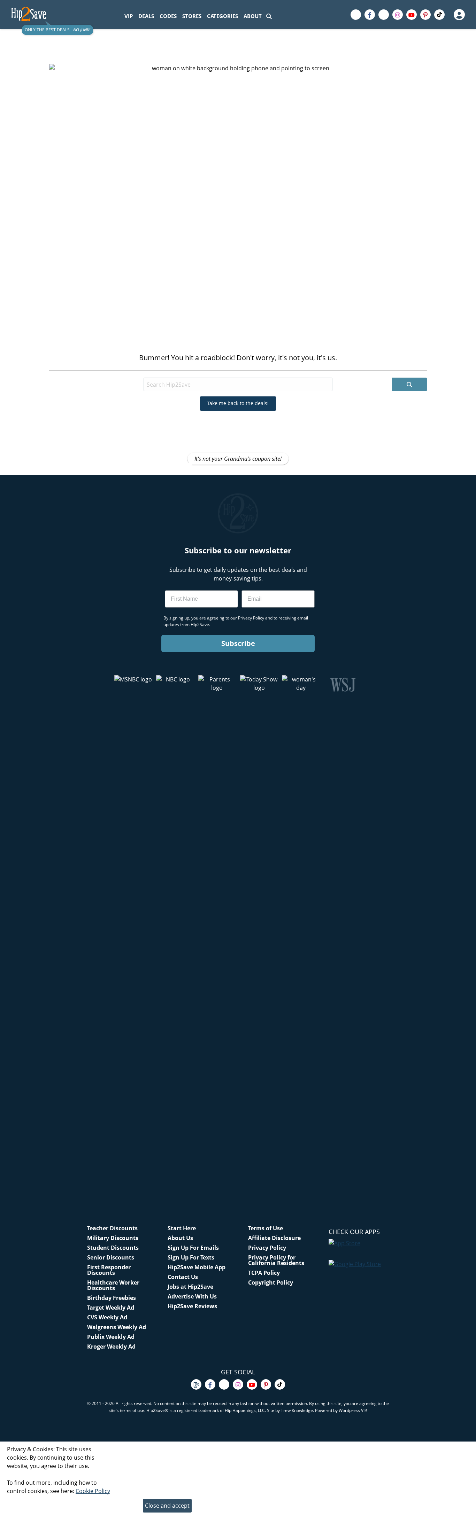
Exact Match (213, 371)
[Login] (459, 14)
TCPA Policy (264, 1273)
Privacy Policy (267, 1247)
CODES (168, 16)
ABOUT (253, 16)
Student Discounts (113, 1247)
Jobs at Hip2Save (190, 1286)
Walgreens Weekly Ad (116, 1327)
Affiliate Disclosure (274, 1238)
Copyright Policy (270, 1282)
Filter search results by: (118, 371)
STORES (191, 16)
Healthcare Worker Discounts (113, 1285)
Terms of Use (265, 1228)
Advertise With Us (192, 1296)
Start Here (182, 1228)
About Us (180, 1238)
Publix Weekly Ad (111, 1337)
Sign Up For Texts (191, 1257)
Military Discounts (112, 1238)
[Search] (269, 16)
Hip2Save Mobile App (196, 1267)
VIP (128, 16)
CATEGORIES (222, 16)
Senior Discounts (110, 1257)
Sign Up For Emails (193, 1247)
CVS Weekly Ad (107, 1317)
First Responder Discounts (109, 1270)
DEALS (146, 16)
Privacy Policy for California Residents (276, 1260)
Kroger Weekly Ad (111, 1346)
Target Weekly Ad (110, 1307)
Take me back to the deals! (238, 403)
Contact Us (183, 1277)
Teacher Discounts (112, 1228)
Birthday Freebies (111, 1298)
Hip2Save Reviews (192, 1306)
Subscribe (238, 643)
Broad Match (171, 371)
